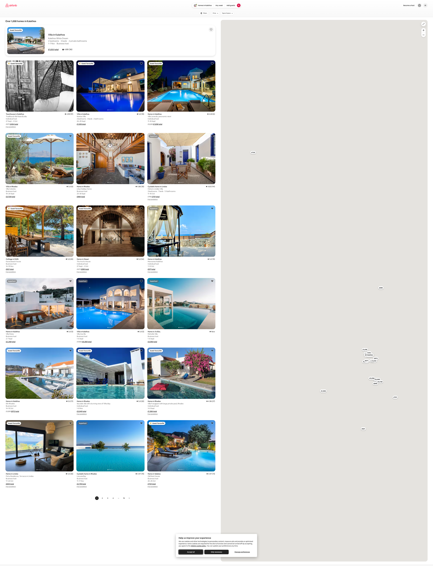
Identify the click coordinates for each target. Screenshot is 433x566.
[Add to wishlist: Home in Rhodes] (141, 136)
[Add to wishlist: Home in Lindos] (70, 423)
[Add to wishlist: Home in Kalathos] (212, 63)
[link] (91, 498)
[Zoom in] (423, 30)
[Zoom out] (423, 35)
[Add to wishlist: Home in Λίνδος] (212, 281)
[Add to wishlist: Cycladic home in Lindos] (212, 136)
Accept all (191, 552)
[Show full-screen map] (423, 24)
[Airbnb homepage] (11, 5)
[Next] (129, 498)
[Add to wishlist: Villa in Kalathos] (141, 63)
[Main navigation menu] (425, 5)
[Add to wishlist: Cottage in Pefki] (70, 208)
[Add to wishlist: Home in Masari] (141, 208)
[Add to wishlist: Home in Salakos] (212, 423)
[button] (53, 49)
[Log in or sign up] (419, 5)
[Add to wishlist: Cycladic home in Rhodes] (141, 423)
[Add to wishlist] (211, 29)
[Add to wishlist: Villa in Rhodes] (70, 136)
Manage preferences (242, 552)
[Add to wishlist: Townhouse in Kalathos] (70, 63)
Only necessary (216, 552)
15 (124, 498)
